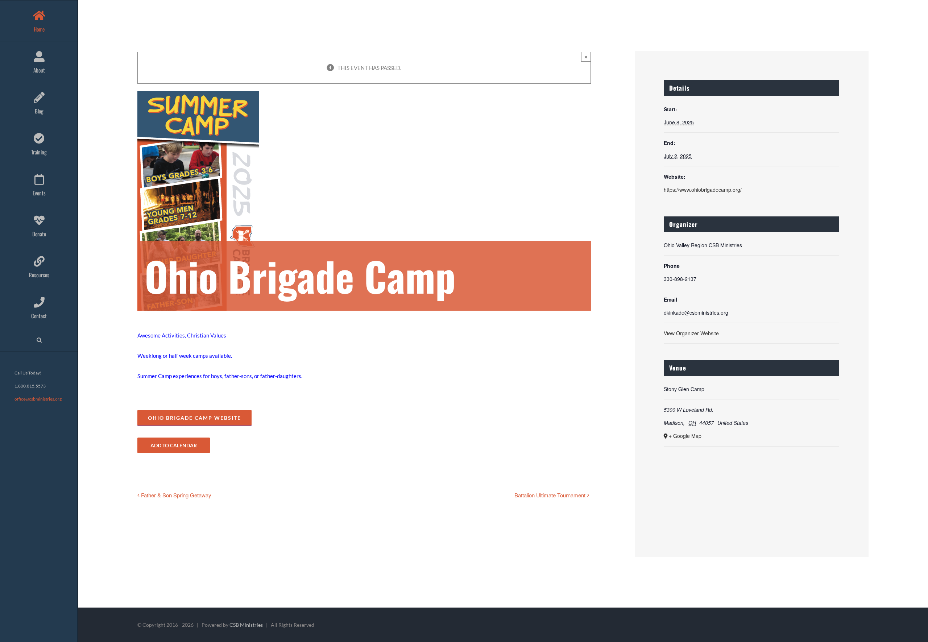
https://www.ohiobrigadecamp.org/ (703, 189)
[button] (39, 340)
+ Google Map (685, 435)
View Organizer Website (691, 333)
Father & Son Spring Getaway (176, 495)
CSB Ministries (246, 625)
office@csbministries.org (38, 399)
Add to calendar (173, 445)
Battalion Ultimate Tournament (549, 495)
